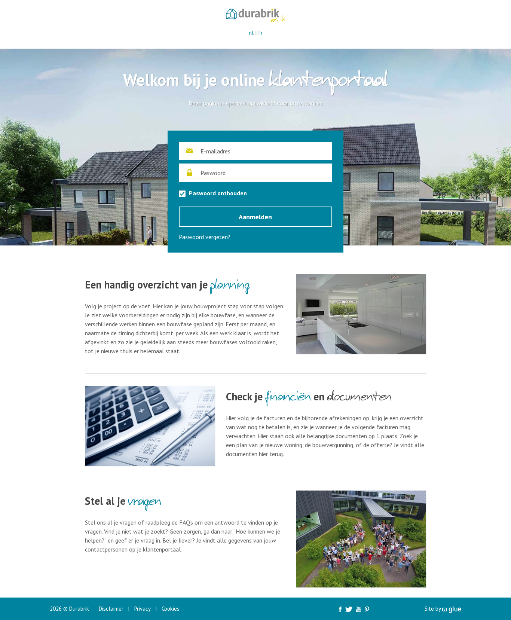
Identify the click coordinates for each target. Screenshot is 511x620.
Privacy (142, 608)
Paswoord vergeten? (204, 237)
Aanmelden (255, 217)
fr (260, 32)
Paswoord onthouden (217, 193)
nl (251, 32)
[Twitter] (348, 609)
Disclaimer (111, 608)
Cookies (171, 608)
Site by (433, 609)
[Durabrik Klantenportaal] (255, 14)
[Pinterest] (367, 609)
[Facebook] (340, 609)
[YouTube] (358, 609)
